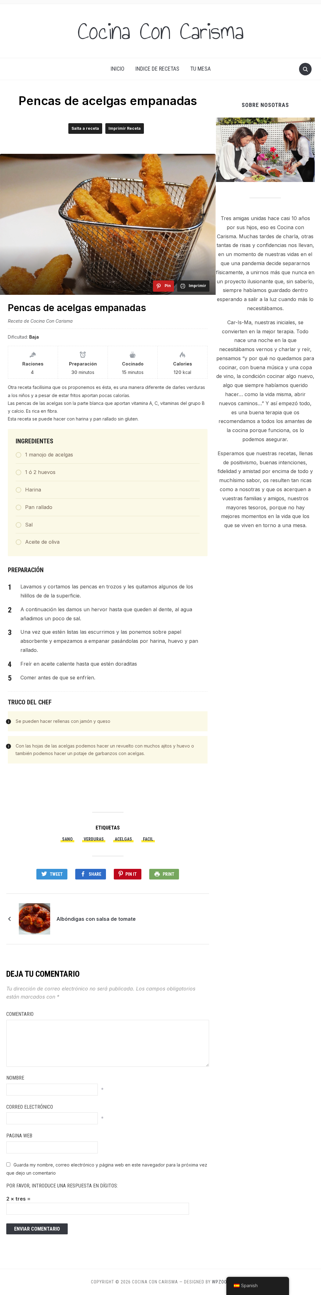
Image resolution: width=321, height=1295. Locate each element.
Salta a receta (85, 128)
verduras (94, 839)
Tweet (56, 874)
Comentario (20, 1014)
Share (95, 874)
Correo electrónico (29, 1107)
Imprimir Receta (124, 128)
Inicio (117, 68)
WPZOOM (221, 1281)
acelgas (123, 839)
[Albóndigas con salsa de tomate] (34, 918)
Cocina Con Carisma (161, 31)
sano (67, 839)
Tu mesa (200, 68)
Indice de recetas (157, 68)
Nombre (15, 1078)
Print (168, 874)
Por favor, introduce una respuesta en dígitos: (62, 1186)
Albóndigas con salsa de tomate (96, 919)
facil (148, 839)
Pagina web (19, 1136)
